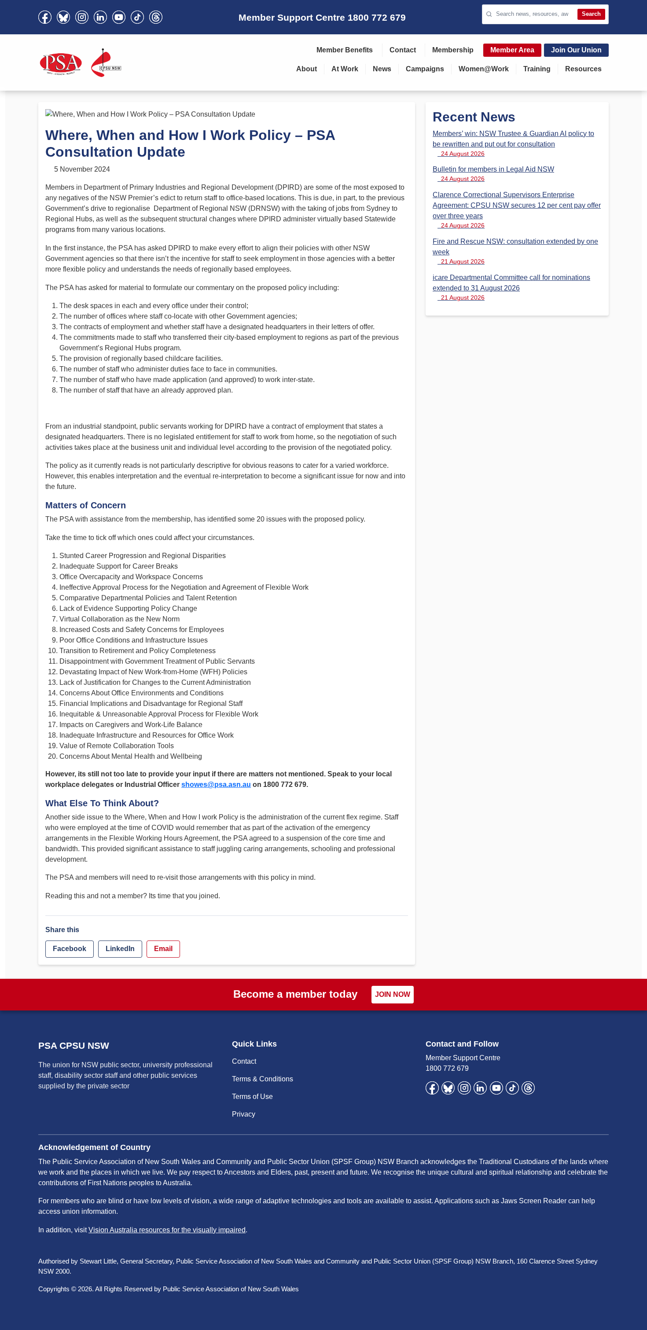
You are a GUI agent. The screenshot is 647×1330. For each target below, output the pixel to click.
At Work (344, 69)
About (306, 69)
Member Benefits (344, 50)
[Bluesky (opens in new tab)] (63, 17)
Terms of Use (252, 1096)
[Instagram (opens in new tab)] (81, 17)
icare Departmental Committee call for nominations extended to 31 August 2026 (511, 287)
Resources (583, 69)
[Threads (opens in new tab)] (155, 17)
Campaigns (425, 69)
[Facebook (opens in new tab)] (44, 17)
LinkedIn (120, 948)
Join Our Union (576, 50)
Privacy (243, 1114)
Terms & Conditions (262, 1079)
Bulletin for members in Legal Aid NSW (493, 173)
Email (163, 948)
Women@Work (484, 69)
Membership (453, 50)
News (382, 69)
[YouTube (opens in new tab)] (118, 17)
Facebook (69, 948)
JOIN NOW (392, 994)
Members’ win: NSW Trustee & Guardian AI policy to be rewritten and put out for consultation (513, 143)
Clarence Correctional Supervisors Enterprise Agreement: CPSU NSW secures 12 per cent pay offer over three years (517, 210)
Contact (403, 50)
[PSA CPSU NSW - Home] (80, 62)
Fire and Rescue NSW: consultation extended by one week (515, 251)
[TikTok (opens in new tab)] (137, 17)
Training (537, 69)
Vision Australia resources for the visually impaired (167, 1230)
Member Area (512, 50)
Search (591, 14)
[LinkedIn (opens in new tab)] (100, 17)
